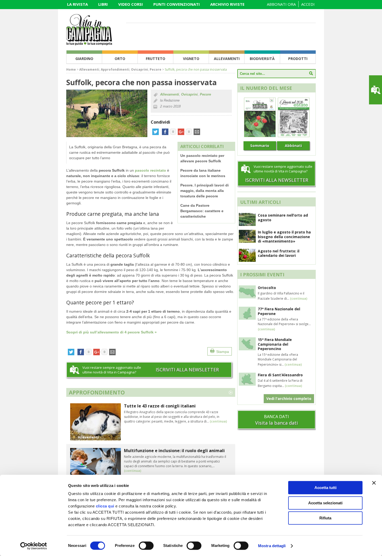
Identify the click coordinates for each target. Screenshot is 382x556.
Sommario (259, 145)
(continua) (218, 421)
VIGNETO (191, 58)
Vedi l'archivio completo (288, 398)
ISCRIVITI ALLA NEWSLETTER (187, 369)
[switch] (146, 545)
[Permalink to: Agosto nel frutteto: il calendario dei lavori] (247, 260)
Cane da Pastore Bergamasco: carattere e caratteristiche (201, 210)
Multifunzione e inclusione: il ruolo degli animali (174, 450)
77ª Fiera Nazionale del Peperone (279, 311)
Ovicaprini (139, 69)
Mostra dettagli (272, 546)
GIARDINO (84, 58)
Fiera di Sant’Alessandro (280, 374)
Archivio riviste (227, 4)
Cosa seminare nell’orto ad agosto (283, 217)
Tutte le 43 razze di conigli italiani (160, 405)
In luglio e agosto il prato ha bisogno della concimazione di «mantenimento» (284, 237)
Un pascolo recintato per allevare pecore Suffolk (202, 158)
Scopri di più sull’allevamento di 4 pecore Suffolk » (111, 332)
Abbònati (293, 145)
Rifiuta (325, 518)
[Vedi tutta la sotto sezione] (231, 391)
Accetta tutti (325, 487)
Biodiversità (262, 58)
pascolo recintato (150, 170)
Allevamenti (89, 69)
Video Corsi (130, 4)
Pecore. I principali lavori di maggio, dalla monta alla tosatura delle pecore (204, 190)
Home (71, 69)
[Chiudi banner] (374, 483)
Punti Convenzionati (176, 4)
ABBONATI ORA (281, 4)
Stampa (222, 352)
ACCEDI (308, 4)
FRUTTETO (155, 58)
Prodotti (297, 58)
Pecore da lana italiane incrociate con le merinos (202, 173)
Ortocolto (267, 287)
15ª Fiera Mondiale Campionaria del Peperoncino (275, 344)
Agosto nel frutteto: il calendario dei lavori (278, 253)
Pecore (155, 69)
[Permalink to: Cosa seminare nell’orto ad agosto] (247, 224)
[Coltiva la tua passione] (89, 43)
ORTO (120, 58)
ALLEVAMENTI (227, 58)
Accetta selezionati (325, 503)
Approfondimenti (115, 69)
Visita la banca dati (276, 423)
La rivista (77, 4)
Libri (103, 4)
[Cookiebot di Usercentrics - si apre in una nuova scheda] (33, 546)
